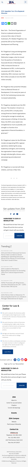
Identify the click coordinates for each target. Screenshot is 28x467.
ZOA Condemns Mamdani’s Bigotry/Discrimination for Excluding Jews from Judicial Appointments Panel (13, 271)
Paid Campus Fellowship (14, 424)
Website (14, 421)
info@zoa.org (14, 432)
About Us (14, 400)
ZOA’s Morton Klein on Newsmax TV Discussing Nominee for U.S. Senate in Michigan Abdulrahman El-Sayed (13, 297)
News (2, 17)
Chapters (14, 405)
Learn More (8, 352)
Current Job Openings (14, 407)
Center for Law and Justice (14, 403)
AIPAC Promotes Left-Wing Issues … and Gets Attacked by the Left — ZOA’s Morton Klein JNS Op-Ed (13, 284)
